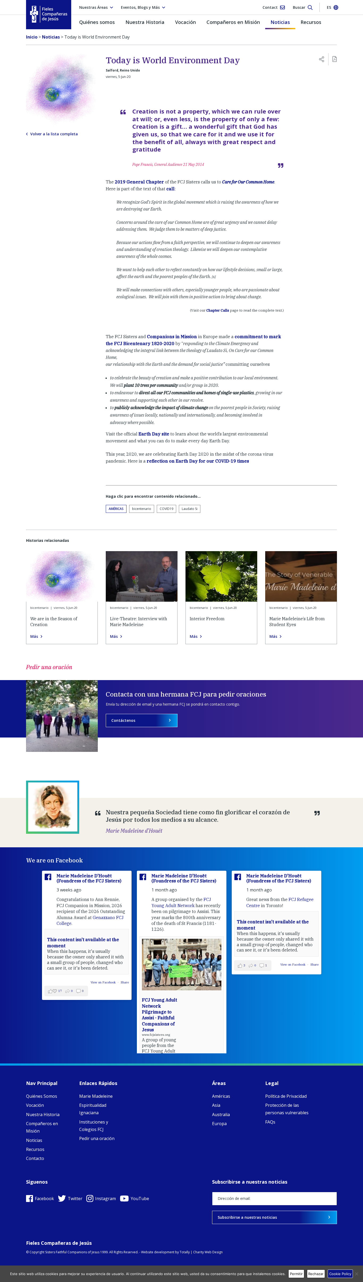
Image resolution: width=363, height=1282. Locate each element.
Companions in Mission (172, 336)
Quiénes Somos (41, 1096)
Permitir (296, 1274)
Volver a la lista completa (54, 134)
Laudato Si (189, 508)
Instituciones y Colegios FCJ (93, 1125)
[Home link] (48, 14)
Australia (221, 1114)
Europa (219, 1123)
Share (125, 982)
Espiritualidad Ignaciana (92, 1109)
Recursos (311, 22)
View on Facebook (103, 982)
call (170, 188)
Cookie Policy (340, 1274)
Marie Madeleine (96, 1096)
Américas (116, 508)
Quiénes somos (97, 22)
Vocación (185, 22)
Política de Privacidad (286, 1096)
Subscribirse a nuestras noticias (247, 1217)
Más (34, 636)
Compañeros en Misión (233, 22)
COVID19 (166, 508)
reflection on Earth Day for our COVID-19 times (198, 461)
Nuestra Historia (144, 22)
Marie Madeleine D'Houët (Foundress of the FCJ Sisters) (89, 878)
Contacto (35, 1158)
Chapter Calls (217, 310)
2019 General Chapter (139, 182)
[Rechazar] (356, 1273)
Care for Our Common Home (248, 182)
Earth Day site (153, 434)
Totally (185, 1252)
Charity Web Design (208, 1252)
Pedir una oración (97, 1138)
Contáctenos (123, 720)
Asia (216, 1105)
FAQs (270, 1122)
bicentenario (141, 508)
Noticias (280, 22)
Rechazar (315, 1274)
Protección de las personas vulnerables (287, 1109)
